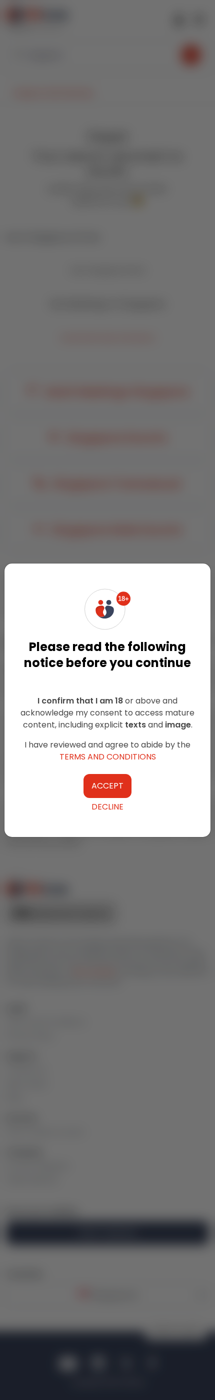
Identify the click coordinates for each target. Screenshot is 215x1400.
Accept (108, 786)
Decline (108, 806)
